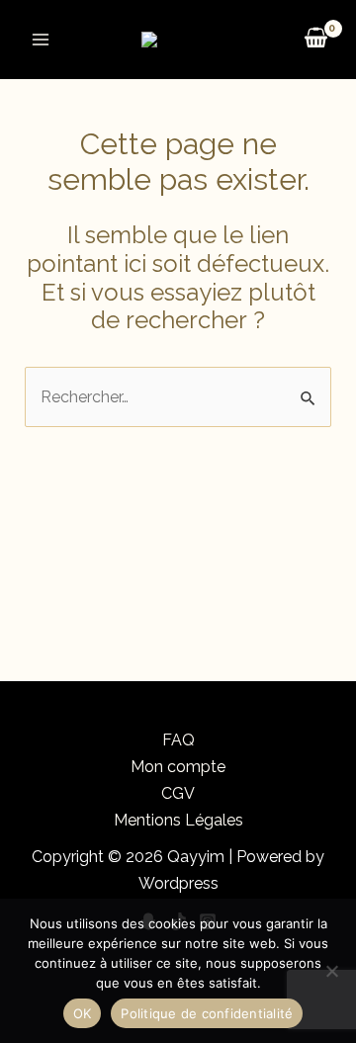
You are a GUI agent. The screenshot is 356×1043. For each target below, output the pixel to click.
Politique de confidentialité (207, 1013)
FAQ (178, 740)
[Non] (331, 971)
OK (82, 1013)
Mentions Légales (178, 820)
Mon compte (178, 766)
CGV (178, 793)
